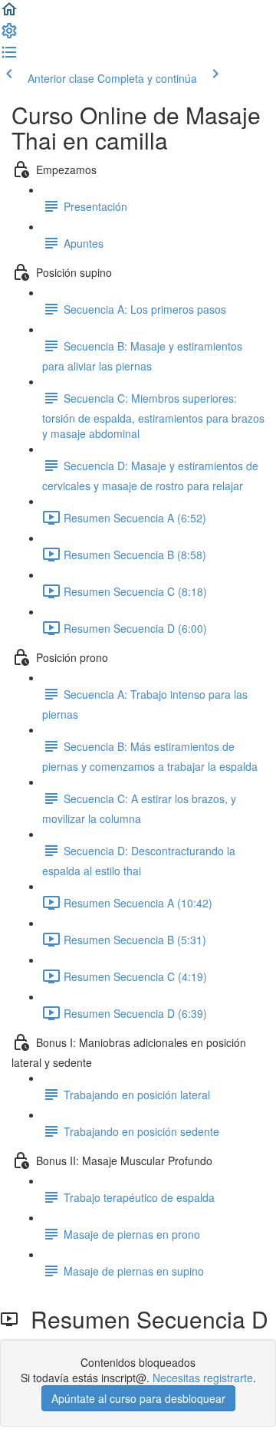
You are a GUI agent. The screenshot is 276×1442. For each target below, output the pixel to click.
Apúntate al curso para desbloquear (138, 1398)
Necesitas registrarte (203, 1377)
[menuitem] (9, 35)
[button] (9, 13)
